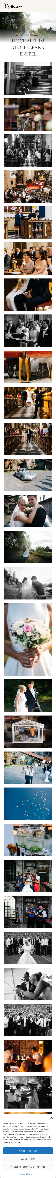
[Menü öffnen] (49, 6)
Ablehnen (28, 1158)
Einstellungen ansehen (28, 1167)
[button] (51, 1117)
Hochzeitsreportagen (28, 35)
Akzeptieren (28, 1150)
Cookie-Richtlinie (26, 1174)
